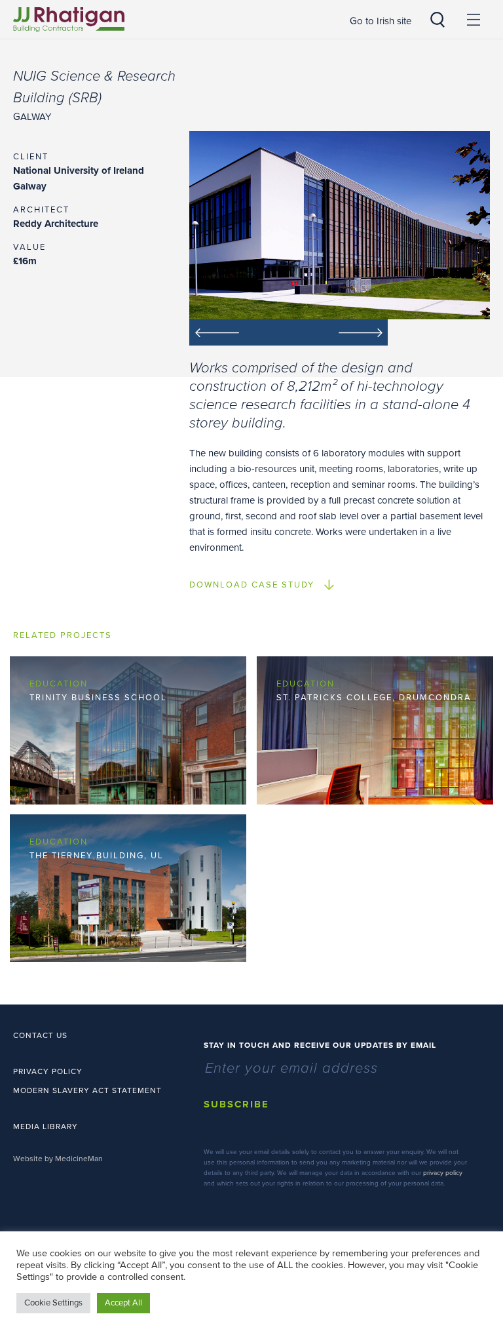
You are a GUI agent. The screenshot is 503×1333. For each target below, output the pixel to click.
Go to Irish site (380, 21)
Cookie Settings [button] (53, 1303)
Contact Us (40, 1035)
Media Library (45, 1126)
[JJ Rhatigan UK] (68, 19)
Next (338, 332)
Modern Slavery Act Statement (87, 1090)
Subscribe (236, 1104)
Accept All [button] (123, 1303)
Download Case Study (251, 585)
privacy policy (442, 1173)
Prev (238, 332)
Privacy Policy (48, 1071)
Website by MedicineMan (58, 1158)
